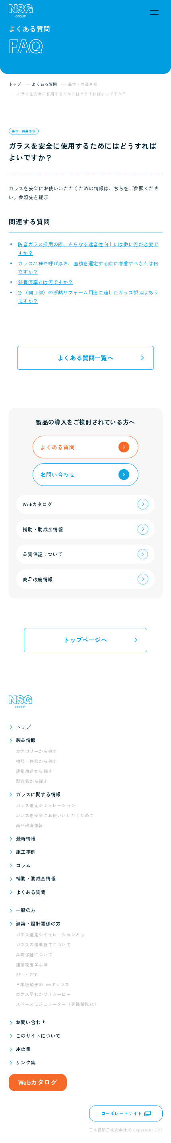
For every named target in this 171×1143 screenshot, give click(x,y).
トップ (23, 726)
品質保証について (34, 954)
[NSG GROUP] (21, 12)
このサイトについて (38, 1035)
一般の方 (26, 909)
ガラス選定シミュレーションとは (50, 935)
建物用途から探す (34, 771)
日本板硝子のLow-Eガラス (43, 984)
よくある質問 (31, 891)
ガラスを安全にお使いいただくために (55, 815)
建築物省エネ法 (32, 964)
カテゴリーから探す (36, 751)
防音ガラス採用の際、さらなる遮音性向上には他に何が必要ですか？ (88, 248)
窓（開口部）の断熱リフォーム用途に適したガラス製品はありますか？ (88, 296)
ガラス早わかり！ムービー (43, 994)
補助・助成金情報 (36, 878)
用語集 (23, 1048)
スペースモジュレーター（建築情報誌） (57, 1004)
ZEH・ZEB (27, 974)
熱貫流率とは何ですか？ (45, 281)
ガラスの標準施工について (43, 945)
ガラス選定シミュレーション (46, 805)
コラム (23, 865)
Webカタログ (37, 1082)
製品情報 (26, 739)
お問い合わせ (31, 1022)
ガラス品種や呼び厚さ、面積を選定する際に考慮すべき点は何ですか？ (88, 267)
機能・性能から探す (36, 761)
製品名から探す (32, 781)
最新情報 (26, 838)
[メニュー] (154, 12)
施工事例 (26, 851)
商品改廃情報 (30, 825)
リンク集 (26, 1062)
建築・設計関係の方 (38, 923)
